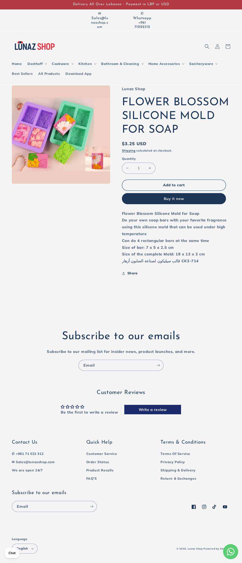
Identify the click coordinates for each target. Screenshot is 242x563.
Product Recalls (100, 470)
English (22, 548)
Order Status (97, 462)
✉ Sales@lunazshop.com (33, 462)
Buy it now (174, 198)
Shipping (129, 150)
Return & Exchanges (178, 478)
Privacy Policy (172, 462)
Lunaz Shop (195, 548)
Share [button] (132, 273)
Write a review (153, 409)
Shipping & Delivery (177, 470)
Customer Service (101, 454)
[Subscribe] (158, 365)
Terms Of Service (175, 454)
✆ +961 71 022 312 (27, 454)
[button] (37, 64)
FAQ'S (91, 478)
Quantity (129, 159)
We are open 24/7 (27, 470)
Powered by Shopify (216, 548)
